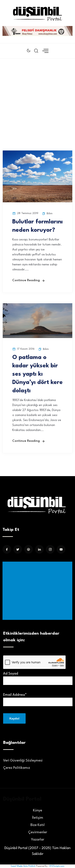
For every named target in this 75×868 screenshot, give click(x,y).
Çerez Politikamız (16, 768)
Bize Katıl (37, 825)
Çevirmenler (37, 832)
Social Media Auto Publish (23, 866)
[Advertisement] (37, 98)
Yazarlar (37, 839)
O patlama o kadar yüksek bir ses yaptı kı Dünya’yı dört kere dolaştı (37, 374)
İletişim (37, 818)
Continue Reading (26, 280)
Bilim (49, 213)
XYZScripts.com (56, 866)
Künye (37, 810)
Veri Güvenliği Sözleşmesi (22, 760)
